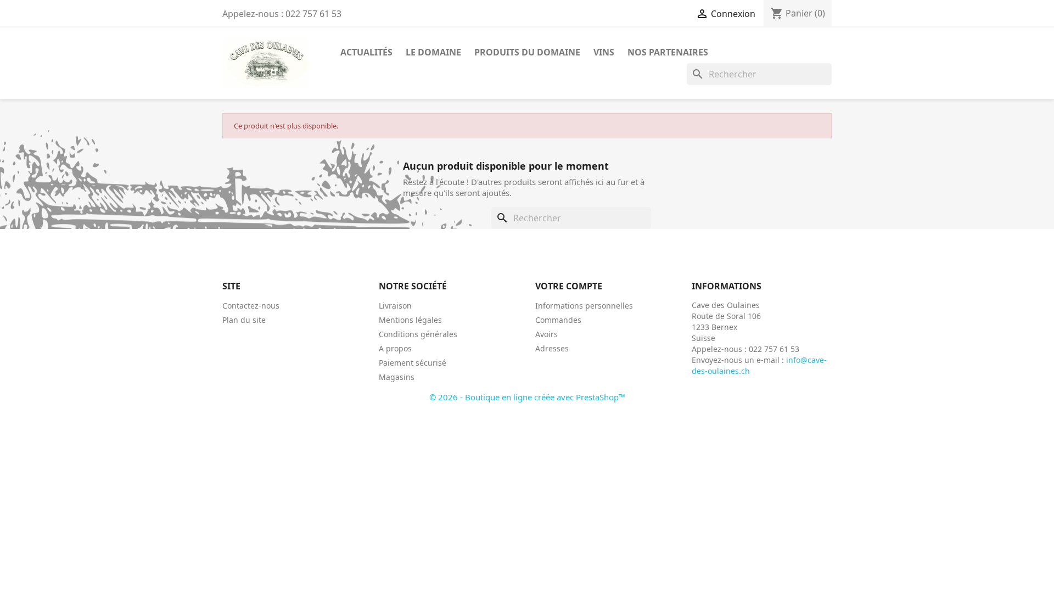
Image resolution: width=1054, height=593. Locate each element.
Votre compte (568, 286)
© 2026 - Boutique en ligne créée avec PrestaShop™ (527, 396)
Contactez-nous (250, 305)
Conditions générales (418, 334)
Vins (603, 52)
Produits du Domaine (527, 52)
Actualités (366, 52)
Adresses (552, 348)
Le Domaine (433, 52)
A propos (395, 348)
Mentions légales (410, 320)
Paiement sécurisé (412, 362)
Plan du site (244, 320)
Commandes (558, 320)
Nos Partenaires (667, 52)
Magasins (396, 377)
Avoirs (546, 334)
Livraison (395, 305)
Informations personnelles (584, 305)
